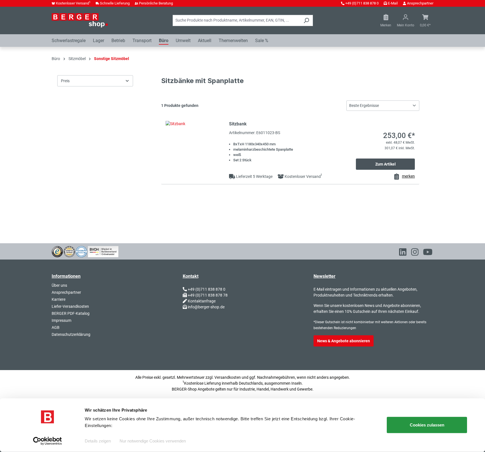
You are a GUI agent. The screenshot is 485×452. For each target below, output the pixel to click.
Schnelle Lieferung (115, 3)
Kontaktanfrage (202, 301)
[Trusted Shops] (57, 251)
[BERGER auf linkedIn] (402, 253)
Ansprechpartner (420, 3)
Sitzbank (238, 124)
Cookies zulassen (427, 425)
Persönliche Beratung (156, 3)
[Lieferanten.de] (69, 251)
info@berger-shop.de (206, 307)
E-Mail (393, 3)
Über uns (59, 285)
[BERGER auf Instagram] (414, 253)
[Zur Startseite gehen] (80, 20)
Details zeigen (98, 441)
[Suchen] (306, 20)
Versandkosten (227, 377)
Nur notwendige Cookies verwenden (153, 441)
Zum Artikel (385, 164)
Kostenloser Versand (73, 3)
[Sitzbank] (195, 145)
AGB (56, 327)
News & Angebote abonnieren (343, 341)
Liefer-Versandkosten (70, 306)
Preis (65, 81)
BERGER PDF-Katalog (71, 313)
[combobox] (236, 20)
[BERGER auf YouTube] (427, 253)
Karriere (58, 299)
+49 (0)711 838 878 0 (362, 3)
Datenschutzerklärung (71, 334)
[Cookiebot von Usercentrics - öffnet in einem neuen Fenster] (47, 441)
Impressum (61, 320)
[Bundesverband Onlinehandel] (103, 251)
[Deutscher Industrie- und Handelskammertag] (81, 251)
